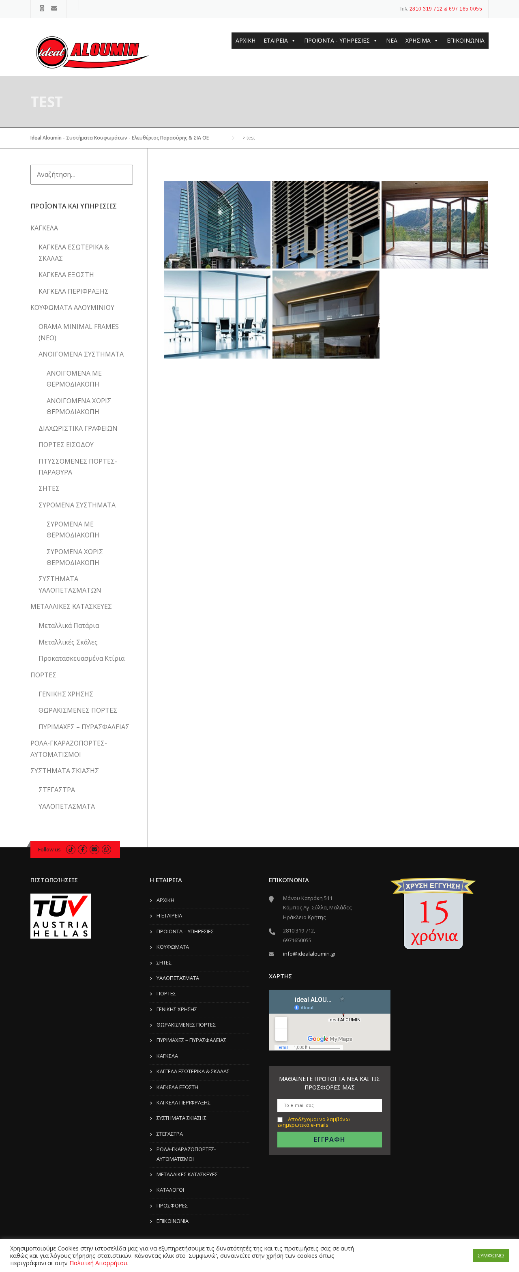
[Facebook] (42, 8)
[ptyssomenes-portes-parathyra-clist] (434, 224)
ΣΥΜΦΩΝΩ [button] (491, 1255)
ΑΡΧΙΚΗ (245, 40)
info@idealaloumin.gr (309, 953)
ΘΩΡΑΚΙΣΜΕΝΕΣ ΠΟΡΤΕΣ (78, 710)
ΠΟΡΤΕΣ (43, 674)
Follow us (49, 849)
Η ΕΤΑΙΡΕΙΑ (169, 915)
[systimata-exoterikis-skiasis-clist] (326, 224)
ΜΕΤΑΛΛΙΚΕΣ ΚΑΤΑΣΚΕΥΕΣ (71, 606)
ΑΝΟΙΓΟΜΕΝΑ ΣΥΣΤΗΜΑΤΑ (81, 354)
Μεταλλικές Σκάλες (68, 642)
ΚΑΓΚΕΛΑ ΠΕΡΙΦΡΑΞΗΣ (74, 291)
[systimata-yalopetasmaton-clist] (217, 224)
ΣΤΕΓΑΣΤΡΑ (57, 789)
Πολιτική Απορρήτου (98, 1263)
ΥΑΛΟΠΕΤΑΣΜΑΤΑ (67, 806)
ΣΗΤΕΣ (49, 488)
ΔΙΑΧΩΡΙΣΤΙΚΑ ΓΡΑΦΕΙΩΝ (78, 428)
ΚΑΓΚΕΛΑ (44, 227)
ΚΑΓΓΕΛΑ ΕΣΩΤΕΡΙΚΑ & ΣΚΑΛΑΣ (193, 1071)
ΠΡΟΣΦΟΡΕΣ (172, 1205)
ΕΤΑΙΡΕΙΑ (276, 40)
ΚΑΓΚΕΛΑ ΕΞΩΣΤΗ (66, 274)
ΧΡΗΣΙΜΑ (418, 40)
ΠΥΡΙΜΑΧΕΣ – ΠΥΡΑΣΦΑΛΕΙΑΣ (84, 726)
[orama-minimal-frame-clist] (326, 314)
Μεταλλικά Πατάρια (69, 625)
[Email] (54, 8)
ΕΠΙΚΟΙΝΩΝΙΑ (466, 40)
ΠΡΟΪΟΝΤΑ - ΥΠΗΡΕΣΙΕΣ (337, 40)
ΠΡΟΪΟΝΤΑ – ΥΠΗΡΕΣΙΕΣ (185, 931)
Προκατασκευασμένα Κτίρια (81, 658)
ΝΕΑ (391, 40)
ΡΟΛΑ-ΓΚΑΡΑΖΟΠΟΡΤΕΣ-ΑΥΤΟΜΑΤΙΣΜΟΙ (186, 1153)
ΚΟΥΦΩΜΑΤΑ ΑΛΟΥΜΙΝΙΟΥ (72, 307)
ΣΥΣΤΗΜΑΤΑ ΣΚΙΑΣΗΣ (64, 770)
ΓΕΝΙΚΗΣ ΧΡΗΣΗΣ (66, 694)
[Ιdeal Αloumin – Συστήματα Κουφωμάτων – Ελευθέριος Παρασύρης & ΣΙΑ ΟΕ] (91, 53)
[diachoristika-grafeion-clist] (217, 314)
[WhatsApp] (106, 849)
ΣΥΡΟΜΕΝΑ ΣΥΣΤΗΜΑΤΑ (77, 505)
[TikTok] (70, 849)
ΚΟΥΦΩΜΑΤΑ (173, 946)
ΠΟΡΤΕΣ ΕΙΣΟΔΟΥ (66, 444)
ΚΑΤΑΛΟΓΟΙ (170, 1189)
